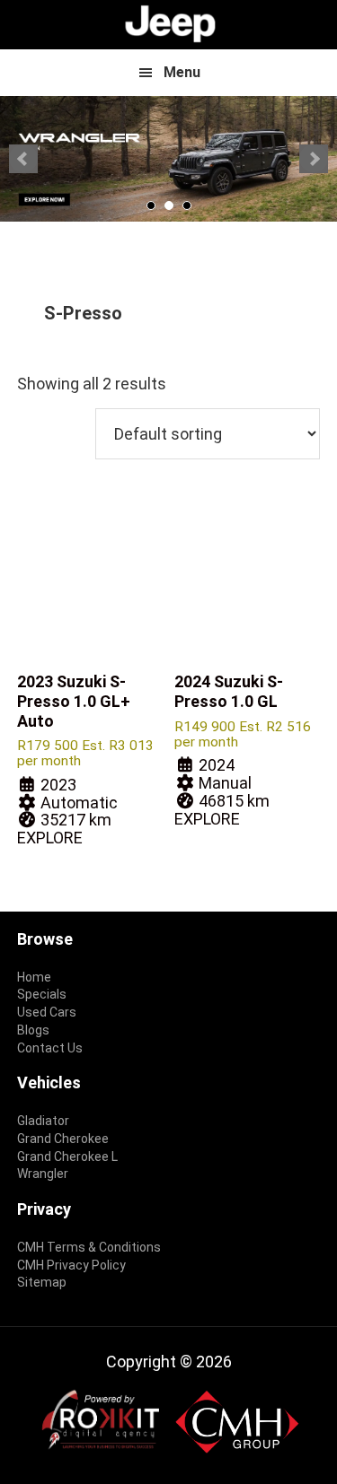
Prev (23, 158)
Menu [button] (182, 72)
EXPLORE (50, 837)
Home (34, 977)
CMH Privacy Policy (71, 1265)
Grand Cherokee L (67, 1156)
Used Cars (46, 1012)
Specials (42, 994)
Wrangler (42, 1173)
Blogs (33, 1030)
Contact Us (50, 1048)
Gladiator (43, 1120)
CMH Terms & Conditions (89, 1247)
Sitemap (42, 1282)
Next (313, 158)
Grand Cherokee (63, 1138)
